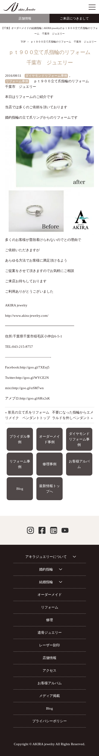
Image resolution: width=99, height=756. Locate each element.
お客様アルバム (79, 464)
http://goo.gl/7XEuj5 (35, 367)
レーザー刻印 (49, 645)
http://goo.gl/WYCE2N (32, 377)
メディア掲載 (49, 696)
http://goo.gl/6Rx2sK (35, 398)
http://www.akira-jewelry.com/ (26, 315)
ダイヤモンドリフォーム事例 (46, 75)
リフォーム (49, 607)
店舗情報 (24, 18)
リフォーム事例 (17, 81)
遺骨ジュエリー (50, 632)
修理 (49, 620)
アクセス (49, 670)
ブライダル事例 (19, 439)
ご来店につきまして (74, 18)
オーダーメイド (50, 594)
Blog (19, 489)
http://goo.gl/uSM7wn (28, 388)
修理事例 (49, 464)
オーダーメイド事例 (49, 439)
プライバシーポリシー (49, 721)
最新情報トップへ (49, 488)
